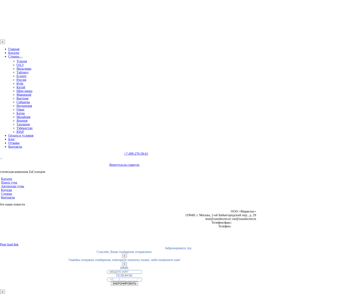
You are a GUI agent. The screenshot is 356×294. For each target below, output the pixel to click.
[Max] (7, 157)
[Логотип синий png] (136, 37)
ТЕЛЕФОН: (124, 275)
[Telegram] (1, 157)
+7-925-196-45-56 (244, 226)
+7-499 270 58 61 (244, 222)
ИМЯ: (124, 268)
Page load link (9, 244)
